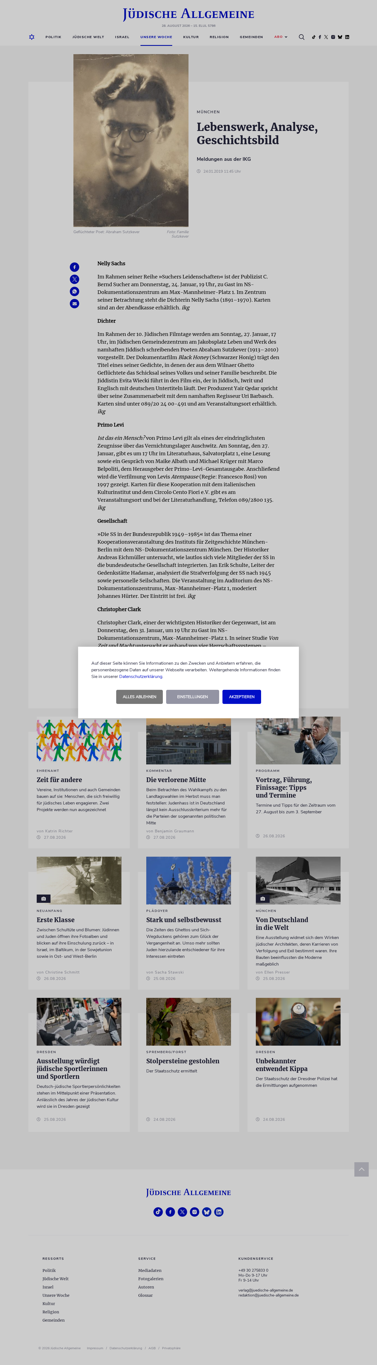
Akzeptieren (241, 696)
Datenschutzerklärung (140, 677)
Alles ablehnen (139, 696)
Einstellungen (192, 696)
